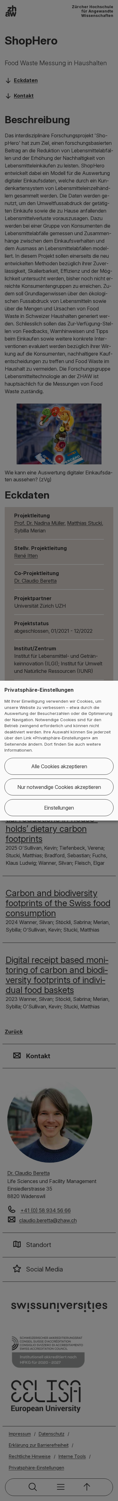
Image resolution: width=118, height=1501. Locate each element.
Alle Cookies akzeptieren (59, 766)
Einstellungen (59, 808)
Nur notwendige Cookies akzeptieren (59, 787)
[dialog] (59, 750)
